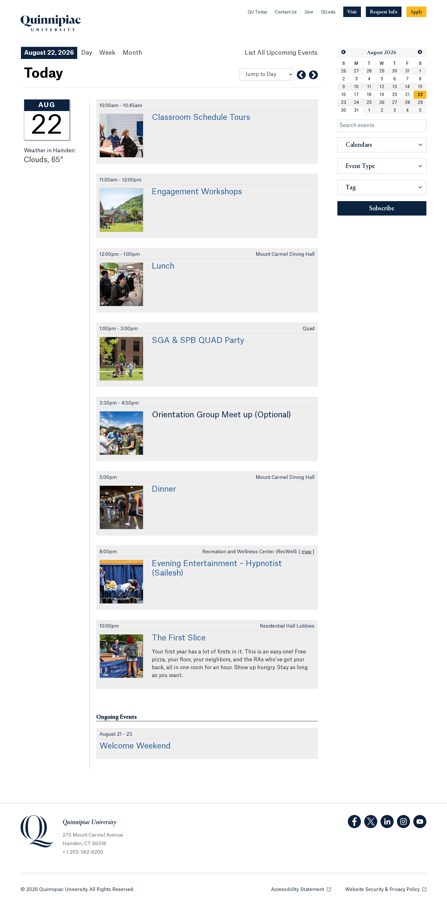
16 (343, 95)
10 (356, 87)
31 (407, 71)
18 (369, 95)
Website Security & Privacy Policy (385, 889)
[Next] (313, 75)
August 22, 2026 (49, 53)
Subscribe (381, 208)
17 (356, 95)
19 (382, 95)
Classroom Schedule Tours (201, 118)
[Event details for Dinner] (121, 507)
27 (356, 71)
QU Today (257, 12)
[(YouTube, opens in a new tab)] (419, 821)
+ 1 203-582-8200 (83, 852)
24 (356, 102)
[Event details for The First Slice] (121, 656)
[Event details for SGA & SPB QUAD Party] (121, 358)
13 (394, 87)
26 (343, 71)
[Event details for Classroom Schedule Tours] (121, 135)
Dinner (164, 489)
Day (86, 53)
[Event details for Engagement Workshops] (121, 210)
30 (394, 71)
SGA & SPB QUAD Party (198, 341)
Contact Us (286, 12)
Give (309, 12)
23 (343, 102)
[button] (343, 52)
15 (420, 87)
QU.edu (328, 12)
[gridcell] (420, 95)
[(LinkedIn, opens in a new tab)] (387, 821)
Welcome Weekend (134, 746)
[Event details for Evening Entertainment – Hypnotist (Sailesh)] (121, 581)
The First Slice (179, 638)
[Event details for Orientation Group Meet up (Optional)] (121, 433)
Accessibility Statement (301, 889)
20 (394, 95)
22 (420, 95)
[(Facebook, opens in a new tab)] (354, 821)
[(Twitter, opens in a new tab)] (370, 821)
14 (407, 87)
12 (382, 87)
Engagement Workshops (197, 192)
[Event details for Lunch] (121, 284)
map (306, 552)
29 (381, 71)
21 (407, 95)
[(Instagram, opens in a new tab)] (403, 821)
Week (107, 53)
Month (132, 53)
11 (369, 87)
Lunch (163, 266)
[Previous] (301, 75)
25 (369, 102)
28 (369, 71)
